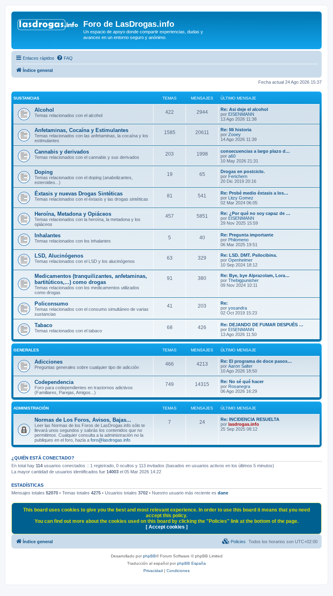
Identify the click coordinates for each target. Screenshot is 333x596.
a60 (232, 156)
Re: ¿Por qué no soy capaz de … (255, 213)
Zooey (234, 134)
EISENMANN (241, 114)
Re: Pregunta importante (247, 234)
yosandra (237, 308)
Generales (26, 350)
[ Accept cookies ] (167, 527)
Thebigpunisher (243, 280)
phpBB (149, 556)
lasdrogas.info (243, 424)
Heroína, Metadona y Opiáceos (73, 214)
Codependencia (54, 382)
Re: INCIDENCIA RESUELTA (250, 419)
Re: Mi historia (236, 129)
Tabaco (43, 325)
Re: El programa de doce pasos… (256, 361)
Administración (31, 408)
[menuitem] (64, 58)
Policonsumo (51, 304)
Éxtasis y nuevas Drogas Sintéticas (79, 194)
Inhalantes (48, 235)
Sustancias (26, 98)
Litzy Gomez (240, 197)
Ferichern (237, 176)
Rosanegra (239, 386)
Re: (224, 303)
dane (223, 492)
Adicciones (49, 362)
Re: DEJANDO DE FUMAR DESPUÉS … (262, 324)
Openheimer (240, 260)
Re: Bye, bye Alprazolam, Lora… (255, 275)
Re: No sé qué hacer (242, 381)
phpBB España (191, 563)
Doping (44, 172)
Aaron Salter (240, 366)
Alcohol (44, 110)
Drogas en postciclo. (243, 171)
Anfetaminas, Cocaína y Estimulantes (81, 130)
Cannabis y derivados (62, 152)
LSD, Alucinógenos (59, 256)
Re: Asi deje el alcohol (244, 109)
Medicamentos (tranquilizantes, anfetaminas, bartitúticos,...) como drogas (91, 279)
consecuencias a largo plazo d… (255, 151)
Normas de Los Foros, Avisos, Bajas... (83, 420)
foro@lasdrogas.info (110, 440)
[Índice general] (48, 26)
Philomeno (238, 239)
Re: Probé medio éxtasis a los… (254, 193)
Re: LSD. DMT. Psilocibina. (249, 255)
